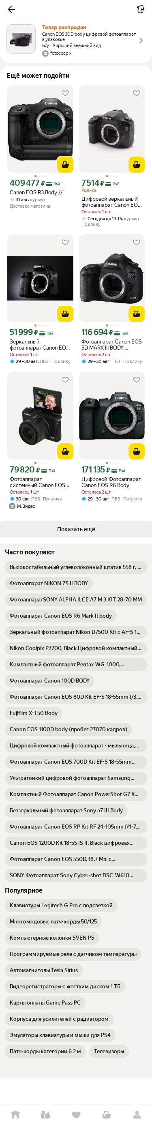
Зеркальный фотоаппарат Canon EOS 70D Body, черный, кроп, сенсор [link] (39, 345)
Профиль (137, 1115)
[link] (76, 567)
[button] (11, 9)
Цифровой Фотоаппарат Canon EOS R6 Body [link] (111, 482)
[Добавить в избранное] (65, 93)
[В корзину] (65, 165)
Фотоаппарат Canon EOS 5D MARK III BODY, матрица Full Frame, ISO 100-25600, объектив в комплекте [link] (111, 345)
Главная (15, 1115)
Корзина (106, 1115)
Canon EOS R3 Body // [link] (36, 192)
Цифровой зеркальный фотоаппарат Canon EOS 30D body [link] (111, 202)
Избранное (76, 1115)
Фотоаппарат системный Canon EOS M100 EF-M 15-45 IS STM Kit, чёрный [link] (39, 482)
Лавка (45, 1115)
